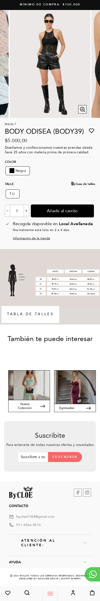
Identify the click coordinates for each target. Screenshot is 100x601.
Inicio (9, 124)
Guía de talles (85, 184)
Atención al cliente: (38, 542)
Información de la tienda (31, 238)
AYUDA (15, 562)
